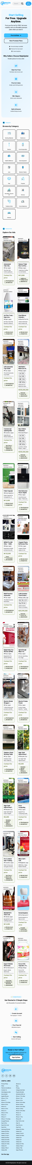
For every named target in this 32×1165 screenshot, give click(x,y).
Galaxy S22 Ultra (5, 1141)
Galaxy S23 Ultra (5, 1139)
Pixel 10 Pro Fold (20, 1121)
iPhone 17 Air (19, 1098)
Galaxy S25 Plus (5, 1131)
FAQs (2, 1086)
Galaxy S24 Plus (5, 1137)
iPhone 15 (3, 1110)
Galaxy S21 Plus (20, 1143)
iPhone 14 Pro (4, 1112)
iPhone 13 (3, 1114)
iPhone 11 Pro (19, 1117)
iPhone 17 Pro (4, 1098)
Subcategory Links (6, 1092)
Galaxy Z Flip (19, 1148)
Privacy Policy (4, 1083)
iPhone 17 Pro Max (20, 1096)
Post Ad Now (15, 35)
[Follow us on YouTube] (14, 1075)
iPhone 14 (18, 1112)
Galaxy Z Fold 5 (20, 1133)
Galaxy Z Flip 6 (19, 1145)
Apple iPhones (5, 1096)
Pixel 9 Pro (3, 1127)
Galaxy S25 (18, 1131)
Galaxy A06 (4, 1150)
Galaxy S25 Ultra (20, 1129)
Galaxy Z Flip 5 (4, 1148)
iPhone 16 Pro (4, 1104)
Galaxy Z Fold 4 (5, 1135)
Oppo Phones (19, 1150)
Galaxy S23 (18, 1139)
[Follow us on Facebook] (2, 1075)
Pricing (17, 1088)
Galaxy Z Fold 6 (5, 1133)
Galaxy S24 (18, 1137)
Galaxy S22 (18, 1141)
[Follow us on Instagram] (6, 1075)
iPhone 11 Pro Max (5, 1119)
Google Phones (5, 1121)
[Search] (22, 3)
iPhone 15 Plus (19, 1108)
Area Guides (4, 1094)
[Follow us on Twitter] (10, 1075)
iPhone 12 (18, 1114)
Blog (17, 1086)
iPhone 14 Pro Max (20, 1110)
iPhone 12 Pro (19, 1100)
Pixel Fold (18, 1127)
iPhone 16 (3, 1106)
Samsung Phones (5, 1129)
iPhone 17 (3, 1100)
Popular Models (20, 1092)
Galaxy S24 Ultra (20, 1135)
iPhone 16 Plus (19, 1104)
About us (18, 1083)
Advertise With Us (20, 1094)
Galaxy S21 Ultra (5, 1143)
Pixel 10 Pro (4, 1123)
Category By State (20, 1090)
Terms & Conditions (6, 1088)
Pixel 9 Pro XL (19, 1125)
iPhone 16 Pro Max (20, 1102)
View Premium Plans (16, 41)
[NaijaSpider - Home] (6, 1071)
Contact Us (4, 1090)
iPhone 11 (3, 1117)
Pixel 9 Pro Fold (5, 1125)
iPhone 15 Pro (4, 1108)
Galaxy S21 (4, 1145)
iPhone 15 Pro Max (20, 1106)
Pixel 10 (18, 1123)
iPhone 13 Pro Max (5, 1102)
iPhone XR (18, 1119)
